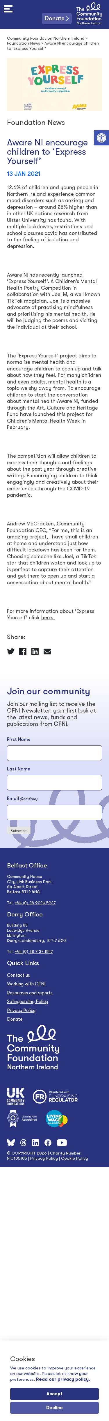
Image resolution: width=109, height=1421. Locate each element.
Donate (55, 18)
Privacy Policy (21, 1010)
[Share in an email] (47, 651)
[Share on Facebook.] (23, 651)
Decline (54, 1407)
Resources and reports (30, 993)
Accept (54, 1393)
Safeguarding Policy (27, 1001)
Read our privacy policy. (63, 1379)
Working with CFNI (26, 984)
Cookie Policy (74, 1158)
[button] (101, 137)
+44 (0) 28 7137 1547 (34, 951)
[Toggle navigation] (8, 9)
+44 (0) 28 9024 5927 (35, 903)
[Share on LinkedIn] (35, 651)
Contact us (18, 975)
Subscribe (19, 831)
